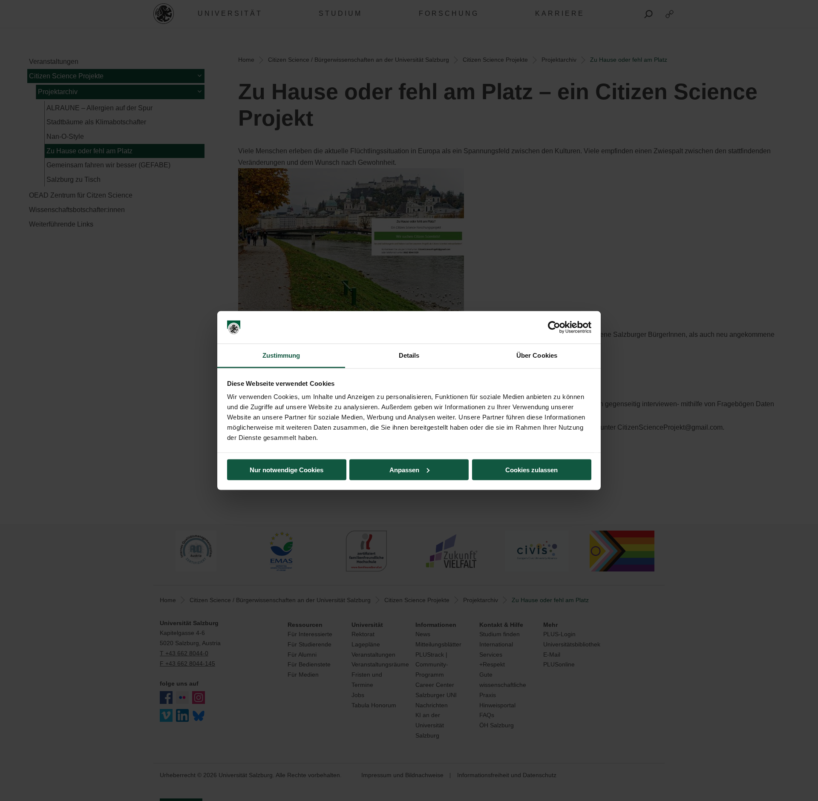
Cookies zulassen (531, 469)
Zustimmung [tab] (281, 355)
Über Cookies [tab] (536, 355)
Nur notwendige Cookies (286, 469)
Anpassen (404, 469)
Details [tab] (409, 355)
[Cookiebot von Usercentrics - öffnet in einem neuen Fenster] (554, 327)
